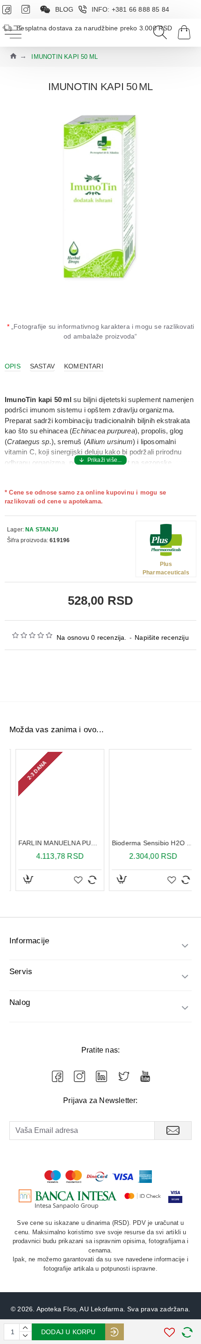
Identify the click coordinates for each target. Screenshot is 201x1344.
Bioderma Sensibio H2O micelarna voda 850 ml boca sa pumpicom (147, 843)
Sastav (42, 366)
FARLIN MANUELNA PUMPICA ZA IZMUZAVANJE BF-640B (53, 843)
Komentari (83, 366)
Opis (13, 366)
